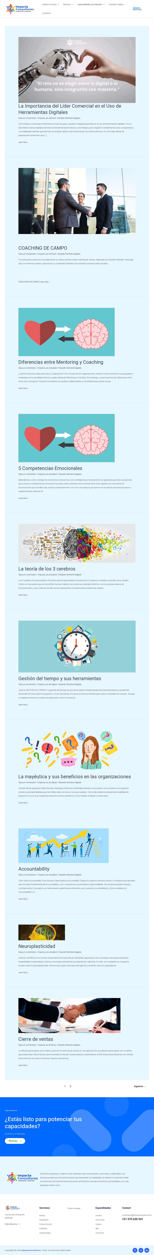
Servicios (67, 4)
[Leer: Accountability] (63, 845)
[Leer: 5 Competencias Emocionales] (66, 438)
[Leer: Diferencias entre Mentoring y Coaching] (66, 332)
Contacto (46, 13)
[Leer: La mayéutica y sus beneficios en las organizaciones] (68, 750)
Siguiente (140, 1086)
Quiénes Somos (49, 4)
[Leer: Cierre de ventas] (69, 1015)
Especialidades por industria (90, 4)
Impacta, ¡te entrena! (47, 118)
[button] (58, 4)
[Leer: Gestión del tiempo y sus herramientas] (76, 646)
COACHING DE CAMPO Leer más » (34, 282)
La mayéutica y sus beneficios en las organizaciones (74, 776)
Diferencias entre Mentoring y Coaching (60, 362)
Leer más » (23, 141)
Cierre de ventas (35, 1039)
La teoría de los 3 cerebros (46, 569)
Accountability (33, 869)
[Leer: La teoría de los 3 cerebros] (76, 543)
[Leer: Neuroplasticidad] (41, 932)
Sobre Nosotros (11, 1224)
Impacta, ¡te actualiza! (47, 368)
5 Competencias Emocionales (50, 468)
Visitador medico (116, 4)
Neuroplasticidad (36, 946)
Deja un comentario (27, 118)
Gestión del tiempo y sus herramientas (59, 678)
